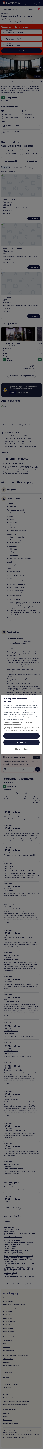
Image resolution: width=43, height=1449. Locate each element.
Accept (21, 736)
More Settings (21, 749)
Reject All (21, 742)
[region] (21, 724)
